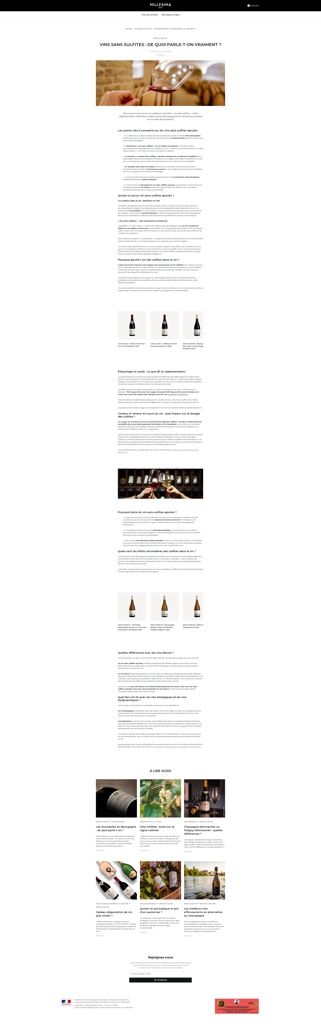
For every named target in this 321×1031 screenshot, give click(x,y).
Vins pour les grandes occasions (112, 904)
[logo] (161, 5)
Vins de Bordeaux (148, 904)
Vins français (118, 822)
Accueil (129, 29)
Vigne (158, 822)
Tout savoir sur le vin (143, 29)
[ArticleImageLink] (116, 798)
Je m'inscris (160, 980)
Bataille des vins (208, 904)
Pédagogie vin (160, 38)
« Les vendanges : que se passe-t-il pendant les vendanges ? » (176, 747)
